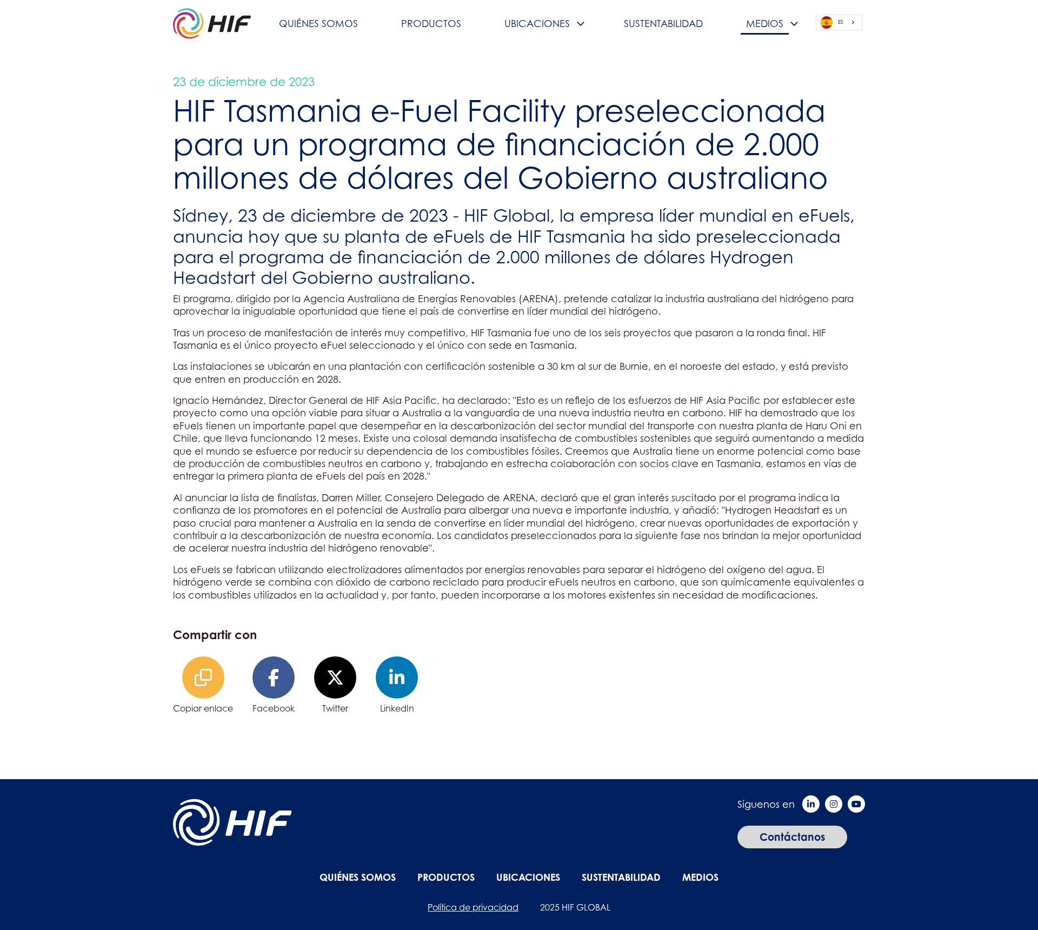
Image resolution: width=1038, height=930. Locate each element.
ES (840, 22)
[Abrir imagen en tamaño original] (212, 22)
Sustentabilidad (663, 23)
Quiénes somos (318, 23)
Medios (764, 23)
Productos (431, 23)
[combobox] (839, 22)
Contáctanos (792, 837)
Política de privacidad (473, 907)
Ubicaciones (537, 23)
